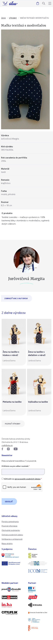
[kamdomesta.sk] (13, 597)
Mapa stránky (7, 543)
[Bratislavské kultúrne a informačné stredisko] (39, 628)
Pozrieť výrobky (12, 423)
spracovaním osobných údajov (27, 478)
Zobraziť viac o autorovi (16, 298)
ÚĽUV (3, 17)
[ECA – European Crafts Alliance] (39, 555)
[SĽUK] (39, 597)
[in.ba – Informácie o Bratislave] (13, 605)
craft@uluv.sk (7, 445)
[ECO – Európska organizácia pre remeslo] (39, 563)
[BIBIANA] (39, 605)
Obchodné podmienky (11, 530)
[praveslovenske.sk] (13, 589)
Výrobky (13, 17)
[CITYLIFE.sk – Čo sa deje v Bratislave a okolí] (13, 612)
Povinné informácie (9, 525)
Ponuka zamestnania (10, 521)
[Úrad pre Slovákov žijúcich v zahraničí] (39, 620)
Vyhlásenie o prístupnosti (12, 539)
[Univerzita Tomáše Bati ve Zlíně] (39, 612)
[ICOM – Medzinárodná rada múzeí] (39, 571)
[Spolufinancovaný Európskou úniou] (13, 563)
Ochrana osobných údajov (12, 534)
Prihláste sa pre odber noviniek (16, 466)
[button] (49, 3)
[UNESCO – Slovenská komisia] (39, 589)
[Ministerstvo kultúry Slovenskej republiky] (13, 555)
